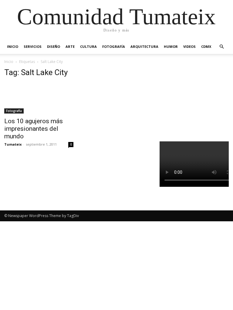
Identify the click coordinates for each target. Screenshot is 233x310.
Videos (189, 46)
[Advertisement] (196, 98)
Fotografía (113, 46)
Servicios (33, 46)
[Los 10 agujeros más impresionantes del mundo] (38, 98)
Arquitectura (144, 46)
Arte (70, 46)
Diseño (53, 46)
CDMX (206, 46)
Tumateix (13, 144)
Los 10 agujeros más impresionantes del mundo (33, 128)
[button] (221, 47)
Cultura (88, 46)
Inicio (12, 46)
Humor (171, 46)
